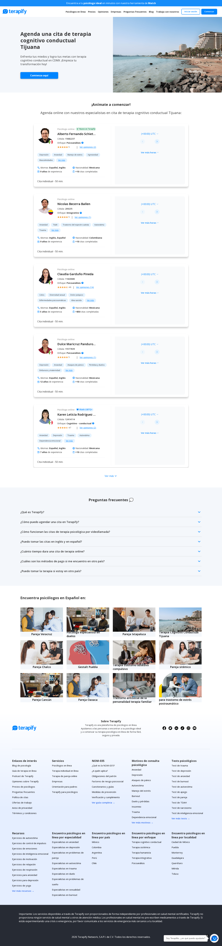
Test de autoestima (182, 786)
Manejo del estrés (141, 790)
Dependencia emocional (144, 817)
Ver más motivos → (142, 822)
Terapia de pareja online (64, 776)
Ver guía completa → (103, 802)
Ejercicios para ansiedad (24, 874)
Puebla (175, 847)
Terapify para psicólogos (65, 791)
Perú (94, 857)
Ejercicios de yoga (21, 885)
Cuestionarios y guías (103, 786)
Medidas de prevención (104, 791)
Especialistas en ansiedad (65, 841)
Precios (91, 11)
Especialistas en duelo (63, 873)
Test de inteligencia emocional (187, 813)
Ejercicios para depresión (25, 880)
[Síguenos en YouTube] (194, 728)
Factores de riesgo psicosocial (107, 781)
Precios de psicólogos (23, 786)
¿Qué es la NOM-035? (103, 765)
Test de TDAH (179, 802)
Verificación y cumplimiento (106, 797)
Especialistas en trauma (64, 868)
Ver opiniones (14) (85, 287)
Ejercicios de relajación (24, 864)
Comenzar (209, 11)
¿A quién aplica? (100, 770)
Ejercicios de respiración (24, 869)
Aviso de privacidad (22, 807)
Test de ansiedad (181, 776)
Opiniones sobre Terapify (25, 781)
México (95, 841)
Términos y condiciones (24, 813)
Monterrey (177, 852)
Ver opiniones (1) (83, 217)
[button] (214, 938)
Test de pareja (179, 797)
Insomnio (136, 806)
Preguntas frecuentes (135, 11)
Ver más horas (148, 152)
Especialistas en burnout (64, 894)
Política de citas (20, 797)
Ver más (61, 160)
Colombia (96, 847)
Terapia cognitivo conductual (146, 841)
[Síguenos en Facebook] (164, 728)
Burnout (136, 796)
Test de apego (179, 791)
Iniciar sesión (190, 11)
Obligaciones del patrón (104, 776)
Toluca (175, 873)
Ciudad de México (181, 841)
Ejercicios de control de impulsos (29, 843)
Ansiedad (136, 769)
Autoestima (138, 785)
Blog (151, 11)
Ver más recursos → (23, 890)
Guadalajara (178, 857)
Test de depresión (181, 770)
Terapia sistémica (141, 847)
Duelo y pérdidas (140, 801)
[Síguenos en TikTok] (182, 728)
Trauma (136, 811)
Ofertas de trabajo (22, 802)
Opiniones (103, 11)
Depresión (137, 774)
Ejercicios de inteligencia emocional (30, 853)
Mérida (175, 868)
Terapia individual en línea (65, 770)
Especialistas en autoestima (66, 863)
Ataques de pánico (141, 780)
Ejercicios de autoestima (25, 837)
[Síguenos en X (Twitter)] (170, 728)
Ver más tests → (181, 818)
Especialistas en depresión (66, 847)
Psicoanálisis (138, 863)
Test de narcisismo (181, 807)
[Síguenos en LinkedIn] (176, 728)
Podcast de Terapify (22, 776)
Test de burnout (180, 781)
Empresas (116, 11)
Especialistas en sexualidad (66, 889)
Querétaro (177, 863)
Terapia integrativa (141, 857)
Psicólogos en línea (76, 11)
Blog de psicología (21, 765)
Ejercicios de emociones (24, 848)
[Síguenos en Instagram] (188, 728)
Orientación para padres (64, 786)
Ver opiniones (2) (88, 147)
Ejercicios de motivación (24, 859)
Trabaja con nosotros (167, 11)
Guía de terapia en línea (24, 770)
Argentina (97, 852)
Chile (94, 863)
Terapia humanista (141, 852)
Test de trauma (180, 765)
